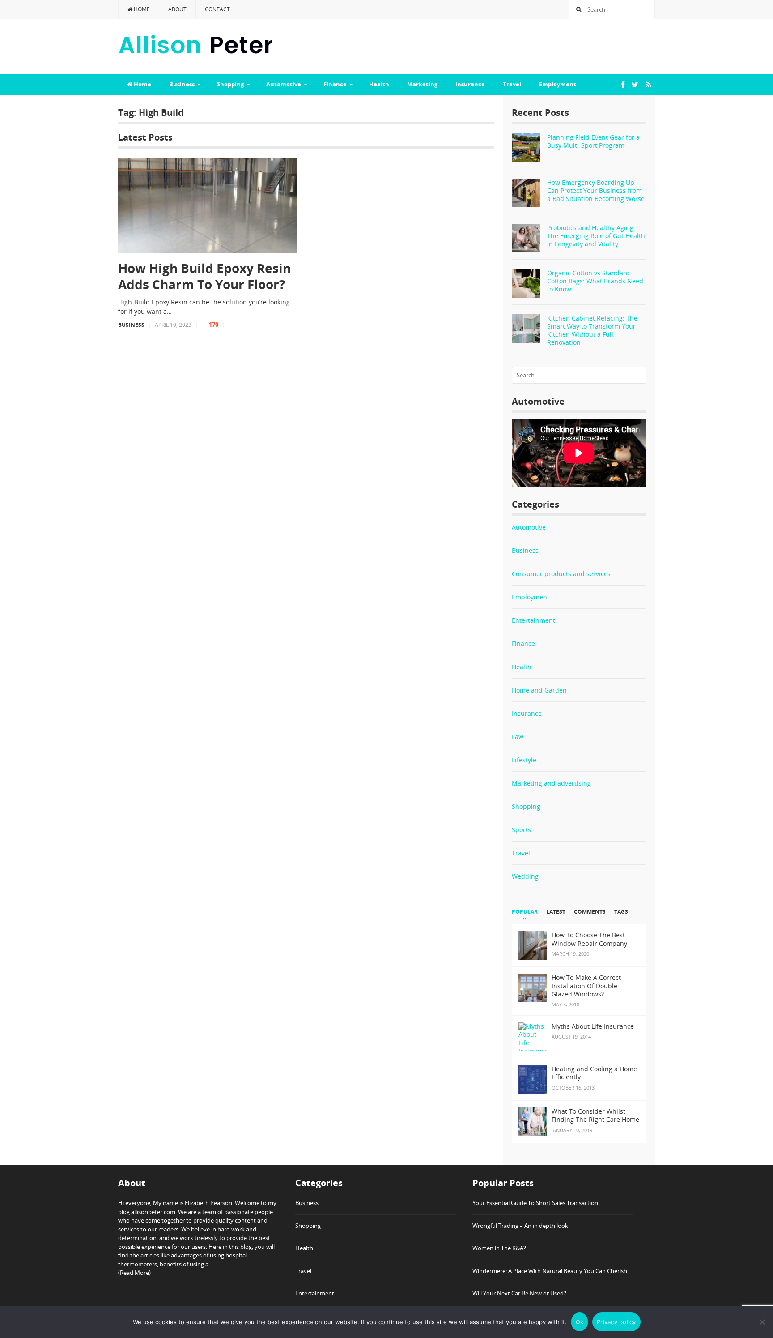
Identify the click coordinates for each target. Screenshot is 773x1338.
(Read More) (134, 1273)
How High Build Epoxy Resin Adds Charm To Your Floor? (204, 276)
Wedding (525, 876)
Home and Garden (539, 690)
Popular (525, 911)
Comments (590, 911)
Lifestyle (524, 760)
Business (182, 84)
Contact (217, 9)
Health (379, 84)
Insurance (470, 84)
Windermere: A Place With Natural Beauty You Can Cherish (549, 1271)
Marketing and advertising (551, 783)
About (177, 9)
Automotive (283, 84)
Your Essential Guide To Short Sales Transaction (535, 1203)
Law (517, 736)
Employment (557, 84)
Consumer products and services (561, 573)
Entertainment (533, 620)
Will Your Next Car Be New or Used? (519, 1293)
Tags (621, 911)
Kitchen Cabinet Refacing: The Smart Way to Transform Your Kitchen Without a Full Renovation (592, 330)
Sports (521, 829)
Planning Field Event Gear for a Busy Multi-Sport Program (593, 141)
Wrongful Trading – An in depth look (520, 1226)
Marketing (422, 84)
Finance (335, 84)
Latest (555, 911)
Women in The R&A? (499, 1248)
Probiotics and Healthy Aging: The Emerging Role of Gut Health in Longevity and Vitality (596, 235)
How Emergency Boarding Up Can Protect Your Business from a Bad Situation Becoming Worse (596, 190)
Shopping (230, 84)
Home (141, 9)
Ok (580, 1321)
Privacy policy (616, 1321)
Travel (512, 84)
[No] (761, 1321)
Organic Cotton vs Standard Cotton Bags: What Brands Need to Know (595, 281)
